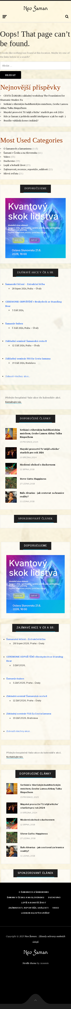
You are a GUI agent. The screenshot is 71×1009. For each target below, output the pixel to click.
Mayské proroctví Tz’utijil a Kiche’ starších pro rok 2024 (34, 112)
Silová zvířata (11, 173)
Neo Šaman (35, 8)
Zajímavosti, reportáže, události (28, 908)
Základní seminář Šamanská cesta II (26, 341)
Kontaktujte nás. (13, 401)
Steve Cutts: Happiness (33, 478)
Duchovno (9, 161)
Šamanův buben (14, 323)
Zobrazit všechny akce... (17, 376)
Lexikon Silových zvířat (35, 913)
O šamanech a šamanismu (18, 148)
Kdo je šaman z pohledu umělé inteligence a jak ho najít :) (35, 116)
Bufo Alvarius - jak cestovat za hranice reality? (42, 494)
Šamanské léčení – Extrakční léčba (25, 284)
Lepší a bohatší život (14, 165)
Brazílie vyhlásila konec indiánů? (21, 120)
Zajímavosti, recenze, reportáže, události (26, 169)
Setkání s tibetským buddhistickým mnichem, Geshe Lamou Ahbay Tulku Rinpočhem (41, 433)
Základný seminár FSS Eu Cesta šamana (27, 358)
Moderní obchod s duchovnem (37, 464)
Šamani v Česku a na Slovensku (20, 152)
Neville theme (29, 963)
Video (7, 156)
